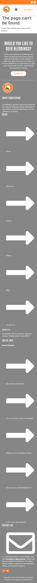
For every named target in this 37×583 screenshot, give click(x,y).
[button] (16, 9)
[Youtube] (35, 2)
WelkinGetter (27, 580)
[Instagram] (32, 2)
